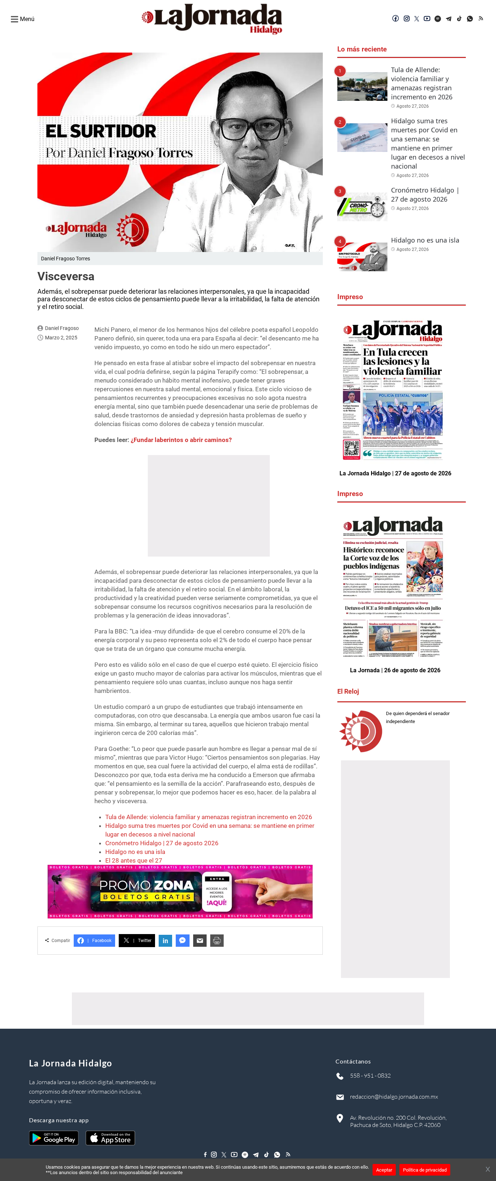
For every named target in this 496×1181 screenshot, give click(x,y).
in (165, 941)
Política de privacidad (425, 1170)
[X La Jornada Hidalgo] (417, 19)
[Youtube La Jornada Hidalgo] (427, 19)
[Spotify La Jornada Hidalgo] (438, 19)
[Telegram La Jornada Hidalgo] (448, 19)
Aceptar (384, 1170)
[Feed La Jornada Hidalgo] (481, 19)
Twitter (142, 940)
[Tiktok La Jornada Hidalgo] (459, 19)
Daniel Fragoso (62, 328)
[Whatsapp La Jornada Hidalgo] (470, 19)
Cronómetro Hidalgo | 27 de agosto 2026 (162, 843)
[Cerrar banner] (487, 1170)
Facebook (99, 940)
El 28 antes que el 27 (133, 860)
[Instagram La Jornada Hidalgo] (406, 19)
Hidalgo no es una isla (135, 851)
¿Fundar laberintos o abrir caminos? (181, 439)
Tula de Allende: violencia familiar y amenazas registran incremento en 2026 (208, 817)
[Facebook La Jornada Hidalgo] (395, 19)
